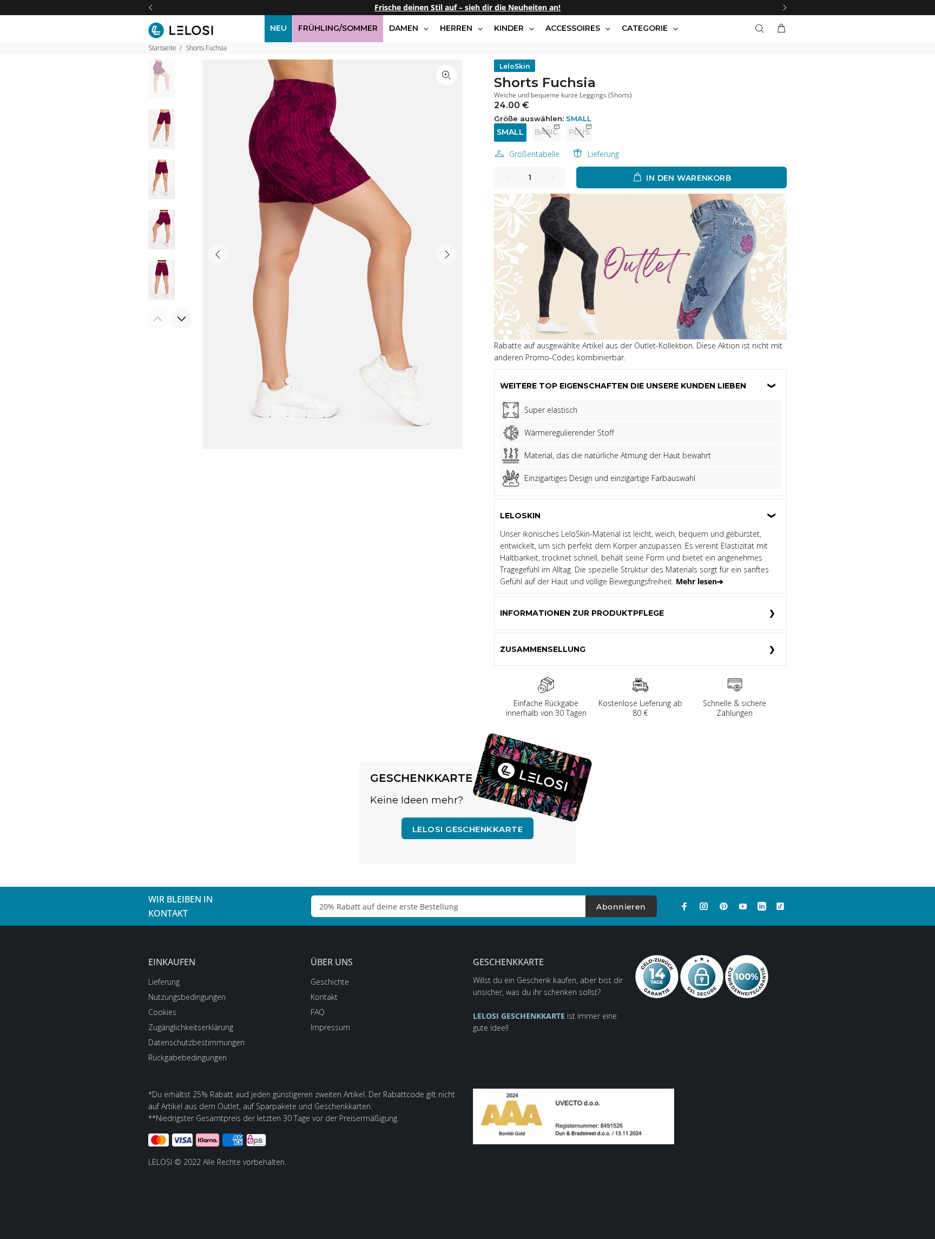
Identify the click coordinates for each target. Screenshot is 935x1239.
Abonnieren (621, 907)
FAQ (318, 1012)
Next (446, 254)
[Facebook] (684, 906)
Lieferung (603, 154)
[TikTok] (780, 906)
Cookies (162, 1012)
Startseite (162, 47)
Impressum (330, 1027)
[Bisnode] (573, 1115)
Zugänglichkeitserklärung (190, 1027)
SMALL (510, 132)
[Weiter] (784, 7)
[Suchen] (761, 28)
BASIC (546, 132)
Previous (218, 254)
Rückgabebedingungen (187, 1057)
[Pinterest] (723, 906)
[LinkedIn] (761, 906)
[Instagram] (704, 906)
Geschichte (330, 982)
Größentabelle (534, 154)
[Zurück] (150, 7)
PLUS (579, 132)
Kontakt (324, 997)
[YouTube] (743, 906)
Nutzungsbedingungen (187, 997)
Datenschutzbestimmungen (196, 1042)
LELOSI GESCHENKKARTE (467, 829)
